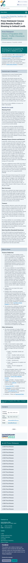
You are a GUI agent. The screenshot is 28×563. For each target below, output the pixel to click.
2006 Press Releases (8, 503)
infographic (8, 388)
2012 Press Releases (8, 486)
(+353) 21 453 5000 (8, 526)
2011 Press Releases (8, 489)
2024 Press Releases (8, 452)
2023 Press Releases (8, 455)
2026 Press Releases (8, 446)
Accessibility (3, 538)
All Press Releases (11, 443)
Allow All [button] (15, 560)
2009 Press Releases (8, 495)
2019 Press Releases (8, 466)
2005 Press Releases (8, 506)
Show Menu (4, 12)
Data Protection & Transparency (7, 540)
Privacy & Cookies (4, 542)
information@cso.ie (8, 527)
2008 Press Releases (8, 497)
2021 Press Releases (8, 460)
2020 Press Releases (8, 463)
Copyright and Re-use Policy (6, 535)
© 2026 (2, 533)
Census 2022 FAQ (10, 386)
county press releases (11, 64)
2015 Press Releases (8, 477)
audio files (14, 382)
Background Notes (20, 394)
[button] (7, 554)
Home (7, 15)
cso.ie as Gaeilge (23, 1)
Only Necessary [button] (6, 560)
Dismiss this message (7, 557)
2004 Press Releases (8, 509)
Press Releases (20, 15)
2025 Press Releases (8, 449)
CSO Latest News (13, 15)
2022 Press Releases (8, 458)
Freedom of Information (5, 537)
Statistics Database (22, 4)
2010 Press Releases (8, 492)
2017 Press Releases (8, 472)
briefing (7, 379)
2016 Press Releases (8, 475)
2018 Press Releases (8, 469)
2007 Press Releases (8, 500)
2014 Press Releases (8, 480)
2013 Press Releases (8, 483)
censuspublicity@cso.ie (13, 420)
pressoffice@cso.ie (12, 390)
